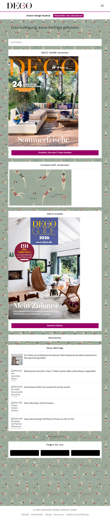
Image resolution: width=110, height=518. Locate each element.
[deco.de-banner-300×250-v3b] (55, 464)
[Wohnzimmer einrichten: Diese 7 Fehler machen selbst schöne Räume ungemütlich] (17, 375)
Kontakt (25, 514)
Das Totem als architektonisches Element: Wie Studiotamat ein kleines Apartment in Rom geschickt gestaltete (60, 356)
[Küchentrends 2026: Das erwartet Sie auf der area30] (17, 391)
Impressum (59, 514)
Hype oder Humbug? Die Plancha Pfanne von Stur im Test (49, 419)
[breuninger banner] (55, 436)
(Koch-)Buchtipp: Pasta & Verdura (39, 403)
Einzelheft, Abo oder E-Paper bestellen (55, 153)
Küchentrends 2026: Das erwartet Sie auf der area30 (47, 387)
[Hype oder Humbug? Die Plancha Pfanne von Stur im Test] (17, 423)
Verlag (48, 514)
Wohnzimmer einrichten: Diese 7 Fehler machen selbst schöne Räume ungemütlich (60, 371)
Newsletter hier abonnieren (68, 16)
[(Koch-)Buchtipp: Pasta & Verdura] (17, 407)
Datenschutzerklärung (78, 514)
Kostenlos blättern (55, 326)
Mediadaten (37, 514)
